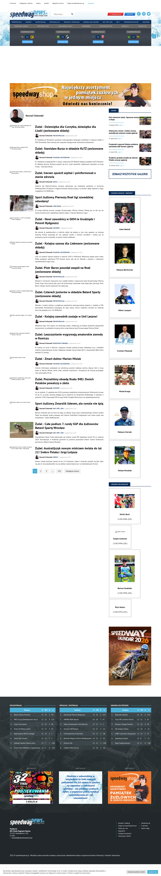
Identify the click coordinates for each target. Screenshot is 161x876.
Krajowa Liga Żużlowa (91, 22)
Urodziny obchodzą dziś (119, 484)
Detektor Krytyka (106, 26)
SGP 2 (118, 22)
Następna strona (72, 471)
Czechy (55, 457)
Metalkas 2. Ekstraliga (71, 22)
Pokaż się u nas (123, 828)
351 (59, 471)
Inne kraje (145, 22)
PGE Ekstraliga (40, 22)
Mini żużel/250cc (43, 26)
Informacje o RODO (124, 836)
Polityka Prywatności (124, 834)
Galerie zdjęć (145, 828)
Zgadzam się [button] (153, 872)
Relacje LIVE (143, 26)
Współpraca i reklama (26, 3)
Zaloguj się (91, 3)
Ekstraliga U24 (55, 22)
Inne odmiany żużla (65, 26)
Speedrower (86, 26)
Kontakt (46, 3)
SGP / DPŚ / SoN (58, 409)
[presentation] (7, 36)
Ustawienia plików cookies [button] (136, 872)
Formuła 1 (125, 26)
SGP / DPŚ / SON (107, 22)
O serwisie (13, 3)
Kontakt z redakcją (124, 823)
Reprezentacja (17, 22)
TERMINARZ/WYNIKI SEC (131, 22)
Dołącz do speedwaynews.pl (75, 3)
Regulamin (121, 831)
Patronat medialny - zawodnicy (122, 193)
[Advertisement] (80, 65)
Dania (55, 182)
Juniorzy (29, 22)
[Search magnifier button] (72, 14)
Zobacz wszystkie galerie (130, 174)
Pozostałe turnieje (21, 26)
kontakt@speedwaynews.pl (22, 838)
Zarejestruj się (145, 823)
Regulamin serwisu (58, 3)
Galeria (113, 110)
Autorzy (38, 3)
